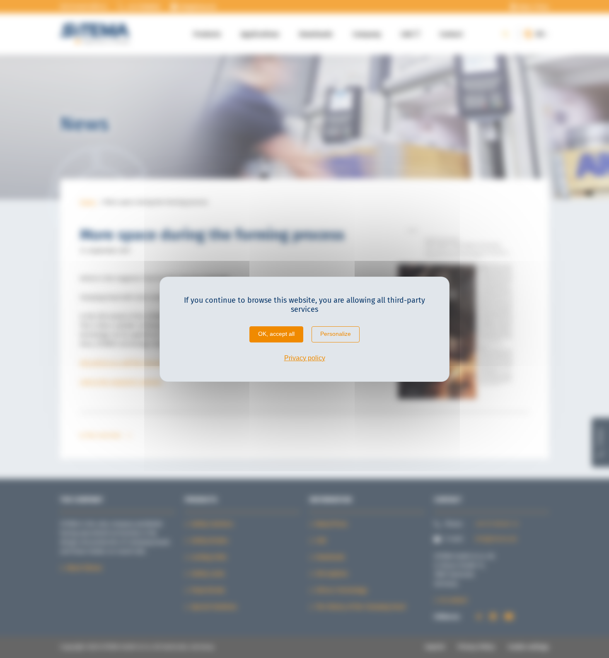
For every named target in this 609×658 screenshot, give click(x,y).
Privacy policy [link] (304, 358)
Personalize (335, 333)
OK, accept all (276, 333)
